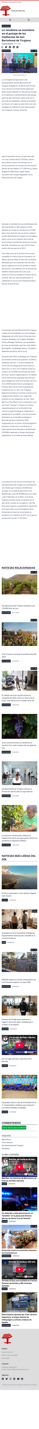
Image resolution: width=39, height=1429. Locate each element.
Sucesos (4, 1289)
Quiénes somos (7, 1352)
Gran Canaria (6, 26)
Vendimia (5, 1148)
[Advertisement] (19, 133)
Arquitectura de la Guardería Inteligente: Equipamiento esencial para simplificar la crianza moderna (18, 935)
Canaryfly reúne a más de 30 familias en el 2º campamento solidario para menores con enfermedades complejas (19, 1105)
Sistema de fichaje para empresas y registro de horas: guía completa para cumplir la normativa (17, 1022)
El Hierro (4, 900)
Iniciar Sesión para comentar (14, 1127)
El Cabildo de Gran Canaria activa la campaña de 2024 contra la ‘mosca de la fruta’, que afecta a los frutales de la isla (18, 698)
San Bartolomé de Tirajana (12, 1145)
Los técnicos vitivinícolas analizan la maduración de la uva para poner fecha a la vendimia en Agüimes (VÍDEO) (19, 838)
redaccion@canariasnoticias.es (18, 1369)
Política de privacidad (9, 1355)
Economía (5, 1029)
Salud (4, 942)
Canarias (5, 1066)
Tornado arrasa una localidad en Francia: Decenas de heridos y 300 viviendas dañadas (19, 1283)
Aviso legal (6, 1358)
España (4, 1184)
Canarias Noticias (7, 44)
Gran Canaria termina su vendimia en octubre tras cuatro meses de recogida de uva (19, 745)
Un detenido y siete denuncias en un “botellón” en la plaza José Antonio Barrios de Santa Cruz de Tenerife (17, 1216)
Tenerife (4, 1221)
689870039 (13, 1367)
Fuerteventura (6, 1256)
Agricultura (6, 1139)
